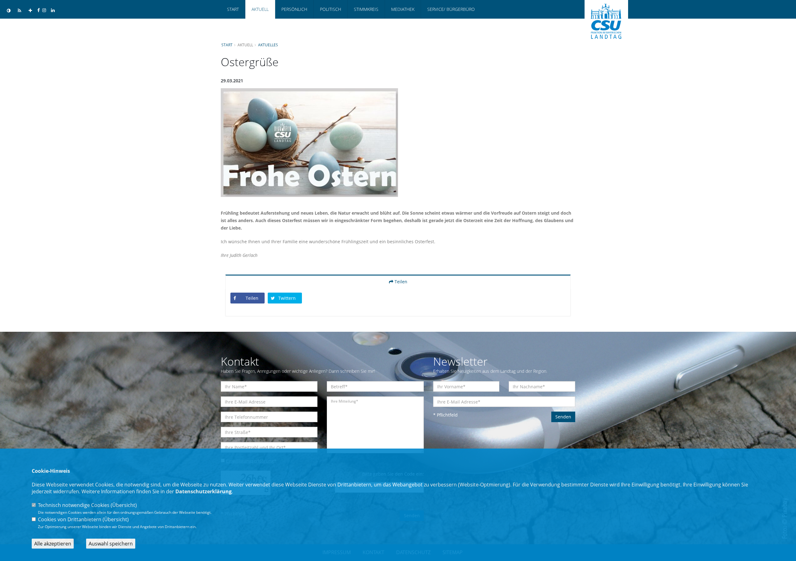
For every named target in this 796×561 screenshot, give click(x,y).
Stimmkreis (366, 9)
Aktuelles (268, 44)
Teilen (400, 282)
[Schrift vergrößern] (30, 11)
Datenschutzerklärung (203, 491)
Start (233, 9)
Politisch (330, 9)
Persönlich (294, 9)
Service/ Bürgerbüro (451, 9)
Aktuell (260, 9)
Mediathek (402, 9)
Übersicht (123, 505)
